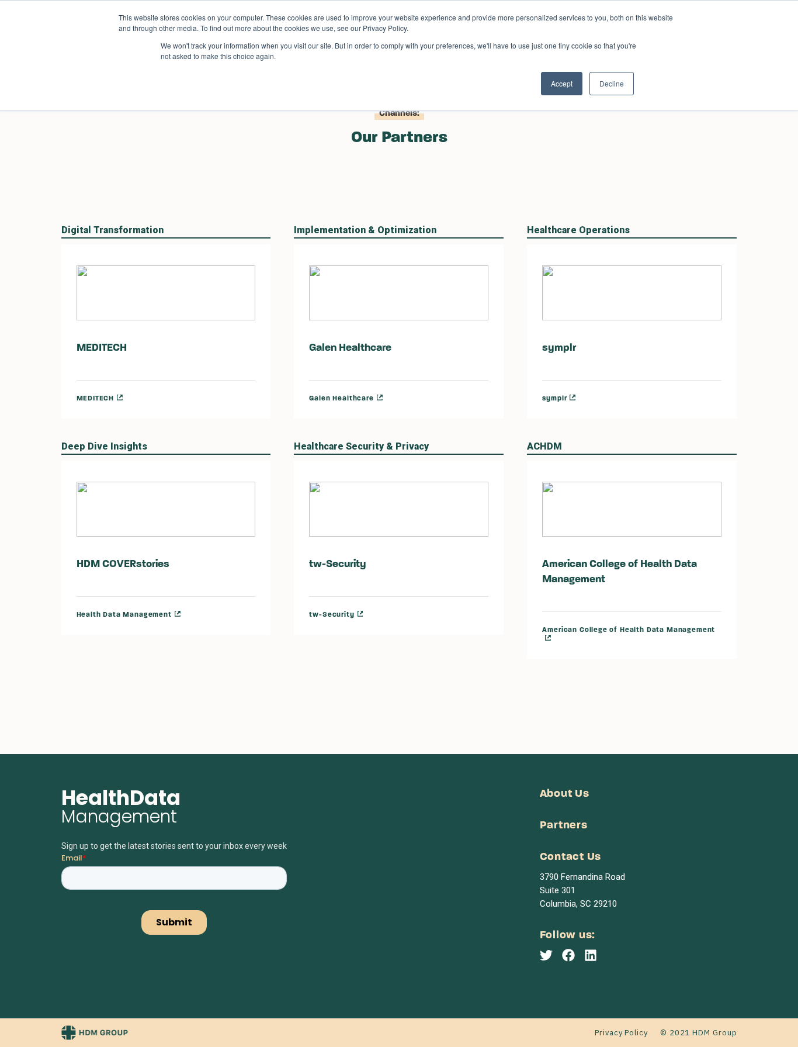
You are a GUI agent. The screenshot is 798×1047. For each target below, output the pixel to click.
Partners (564, 825)
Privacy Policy (621, 1033)
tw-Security (337, 564)
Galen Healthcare (350, 348)
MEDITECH (102, 348)
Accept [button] (562, 83)
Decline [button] (611, 83)
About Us (564, 794)
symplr (559, 348)
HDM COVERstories (123, 564)
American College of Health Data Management (619, 572)
